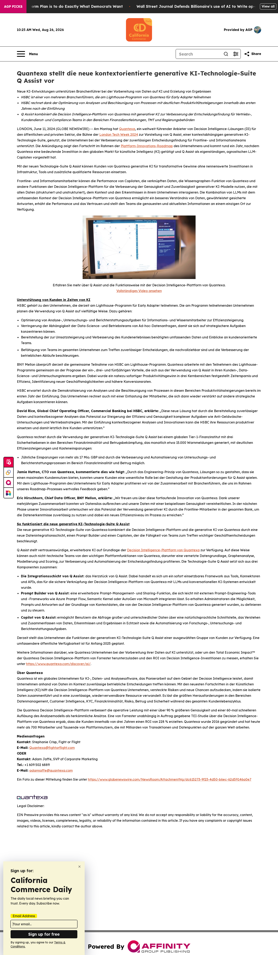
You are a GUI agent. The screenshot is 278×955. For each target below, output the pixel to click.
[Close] (79, 867)
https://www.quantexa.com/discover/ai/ (58, 664)
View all (268, 6)
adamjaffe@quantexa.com (51, 770)
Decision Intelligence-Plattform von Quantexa (163, 550)
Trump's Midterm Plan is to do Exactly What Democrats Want (65, 6)
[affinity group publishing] (8, 483)
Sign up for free (44, 934)
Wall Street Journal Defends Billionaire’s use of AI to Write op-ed (198, 6)
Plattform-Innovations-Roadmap (147, 146)
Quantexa (127, 129)
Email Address (24, 916)
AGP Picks (13, 6)
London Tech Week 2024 (118, 134)
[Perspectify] (8, 472)
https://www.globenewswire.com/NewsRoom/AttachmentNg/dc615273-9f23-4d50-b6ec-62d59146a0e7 (169, 779)
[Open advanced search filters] (236, 54)
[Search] (226, 54)
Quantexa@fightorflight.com (52, 748)
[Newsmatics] (8, 493)
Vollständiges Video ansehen (139, 291)
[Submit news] (8, 462)
